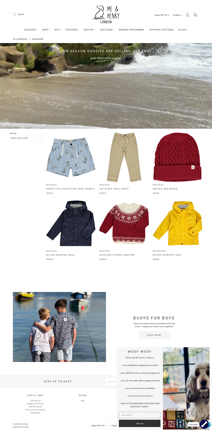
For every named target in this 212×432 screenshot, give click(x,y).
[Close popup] (206, 350)
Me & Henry (51, 185)
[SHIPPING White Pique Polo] (38, 336)
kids (83, 400)
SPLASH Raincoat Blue (60, 255)
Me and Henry (159, 251)
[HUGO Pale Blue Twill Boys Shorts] (68, 352)
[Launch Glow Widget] (204, 424)
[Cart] (195, 15)
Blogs (182, 29)
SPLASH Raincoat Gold (167, 255)
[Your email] (139, 415)
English (176, 15)
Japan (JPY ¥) (161, 15)
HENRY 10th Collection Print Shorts (70, 189)
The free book (35, 406)
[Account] (187, 15)
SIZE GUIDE (106, 29)
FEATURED (71, 29)
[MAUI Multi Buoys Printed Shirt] (65, 320)
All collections (20, 39)
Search (21, 14)
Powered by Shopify (21, 427)
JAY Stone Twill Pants (114, 189)
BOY (57, 29)
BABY (45, 29)
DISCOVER (30, 29)
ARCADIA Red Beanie (165, 189)
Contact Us (35, 400)
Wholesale (35, 412)
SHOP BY (89, 29)
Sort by (13, 133)
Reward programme (131, 29)
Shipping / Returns (35, 403)
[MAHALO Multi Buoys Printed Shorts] (39, 353)
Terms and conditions (35, 410)
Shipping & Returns (161, 29)
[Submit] (16, 14)
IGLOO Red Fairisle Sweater (116, 255)
